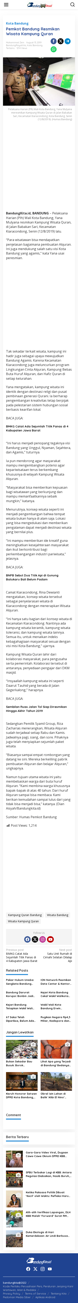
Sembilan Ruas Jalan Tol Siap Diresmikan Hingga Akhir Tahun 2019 (36, 709)
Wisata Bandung (57, 915)
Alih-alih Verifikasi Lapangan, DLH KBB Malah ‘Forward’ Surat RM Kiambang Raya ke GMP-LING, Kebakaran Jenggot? (48, 1214)
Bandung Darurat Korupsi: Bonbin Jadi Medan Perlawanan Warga (19, 994)
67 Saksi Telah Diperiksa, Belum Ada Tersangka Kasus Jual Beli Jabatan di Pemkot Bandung (21, 1019)
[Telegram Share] (68, 41)
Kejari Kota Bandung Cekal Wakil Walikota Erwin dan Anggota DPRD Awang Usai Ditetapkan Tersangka (55, 994)
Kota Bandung (17, 23)
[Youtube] (50, 939)
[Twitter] (35, 939)
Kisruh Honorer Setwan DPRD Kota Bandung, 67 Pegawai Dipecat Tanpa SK (21, 1095)
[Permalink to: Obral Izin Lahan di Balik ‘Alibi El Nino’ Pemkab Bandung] (56, 1081)
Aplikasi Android (45, 1297)
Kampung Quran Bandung (25, 915)
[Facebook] (27, 939)
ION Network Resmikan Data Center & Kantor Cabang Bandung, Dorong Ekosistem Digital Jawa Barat (56, 981)
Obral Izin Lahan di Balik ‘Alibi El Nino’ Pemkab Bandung (53, 1095)
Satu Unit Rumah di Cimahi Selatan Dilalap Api (57, 955)
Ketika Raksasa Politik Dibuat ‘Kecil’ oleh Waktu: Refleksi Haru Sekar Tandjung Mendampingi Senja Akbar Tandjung (47, 1194)
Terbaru (10, 48)
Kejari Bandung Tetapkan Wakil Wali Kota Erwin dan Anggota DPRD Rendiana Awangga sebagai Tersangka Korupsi (19, 1006)
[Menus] (6, 4)
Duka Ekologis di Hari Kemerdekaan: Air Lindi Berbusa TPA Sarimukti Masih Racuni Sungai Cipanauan (49, 1234)
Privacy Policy (11, 1293)
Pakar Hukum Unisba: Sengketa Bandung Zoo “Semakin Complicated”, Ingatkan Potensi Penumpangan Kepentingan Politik (20, 981)
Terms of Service (35, 1293)
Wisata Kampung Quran (23, 921)
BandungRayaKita (16, 45)
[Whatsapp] (54, 49)
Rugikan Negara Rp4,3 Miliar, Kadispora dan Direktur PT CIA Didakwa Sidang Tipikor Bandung (56, 1019)
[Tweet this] (61, 41)
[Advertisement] (39, 168)
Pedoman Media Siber (17, 1297)
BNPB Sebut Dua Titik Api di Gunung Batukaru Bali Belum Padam (32, 577)
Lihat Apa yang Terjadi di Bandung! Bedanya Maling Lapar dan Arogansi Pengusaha (56, 1063)
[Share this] (54, 41)
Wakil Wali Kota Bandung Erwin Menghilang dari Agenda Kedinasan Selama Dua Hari (53, 1006)
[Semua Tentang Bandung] (40, 4)
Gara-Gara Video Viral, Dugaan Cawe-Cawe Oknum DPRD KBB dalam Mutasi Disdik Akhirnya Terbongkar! (47, 1154)
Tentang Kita (58, 1293)
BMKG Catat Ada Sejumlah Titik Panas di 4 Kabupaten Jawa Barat (37, 428)
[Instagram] (42, 939)
